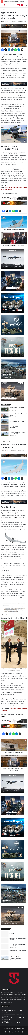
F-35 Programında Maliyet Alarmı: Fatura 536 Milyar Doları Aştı (18, 420)
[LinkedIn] (9, 49)
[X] (5, 49)
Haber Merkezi (5, 21)
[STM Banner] (14, 84)
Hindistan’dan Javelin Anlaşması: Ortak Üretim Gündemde (18, 433)
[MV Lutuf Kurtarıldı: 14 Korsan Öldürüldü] (4, 409)
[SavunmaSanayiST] (14, 5)
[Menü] (1, 5)
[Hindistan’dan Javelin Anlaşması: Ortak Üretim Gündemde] (4, 434)
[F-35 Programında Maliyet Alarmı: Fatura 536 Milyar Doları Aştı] (4, 421)
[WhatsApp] (15, 49)
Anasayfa (4, 9)
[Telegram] (18, 49)
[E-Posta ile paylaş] (22, 49)
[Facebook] (2, 49)
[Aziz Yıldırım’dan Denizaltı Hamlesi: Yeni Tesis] (4, 415)
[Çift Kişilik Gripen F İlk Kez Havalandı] (4, 428)
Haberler (8, 9)
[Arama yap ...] (26, 5)
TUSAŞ (14, 90)
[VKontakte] (12, 49)
